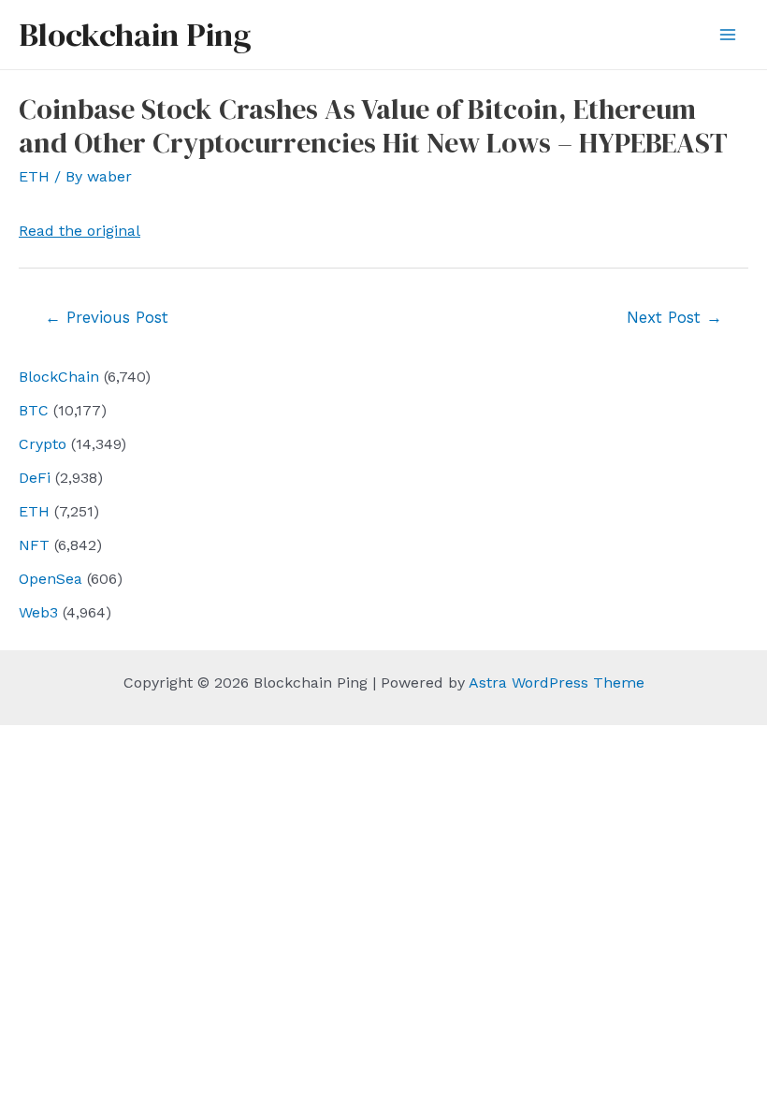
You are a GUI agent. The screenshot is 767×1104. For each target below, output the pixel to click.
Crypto (42, 444)
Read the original (79, 231)
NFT (34, 545)
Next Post (674, 317)
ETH (34, 511)
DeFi (35, 478)
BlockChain (59, 376)
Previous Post (106, 317)
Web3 (38, 612)
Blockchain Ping (135, 34)
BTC (34, 410)
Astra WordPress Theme (556, 682)
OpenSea (50, 579)
